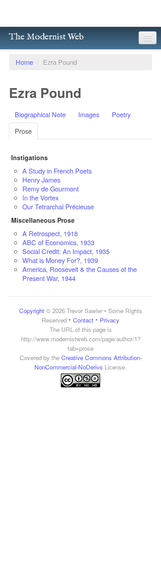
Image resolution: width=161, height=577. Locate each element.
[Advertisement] (80, 472)
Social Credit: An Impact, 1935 (66, 251)
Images (88, 114)
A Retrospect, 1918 (50, 233)
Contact (83, 320)
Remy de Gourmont (50, 188)
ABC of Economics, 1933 (58, 242)
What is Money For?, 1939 (60, 260)
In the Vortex (40, 197)
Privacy (109, 320)
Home (24, 62)
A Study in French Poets (57, 170)
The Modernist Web (46, 36)
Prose (23, 131)
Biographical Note (40, 114)
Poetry (121, 114)
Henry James (41, 179)
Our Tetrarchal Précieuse (58, 206)
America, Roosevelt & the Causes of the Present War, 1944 (79, 273)
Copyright (31, 310)
